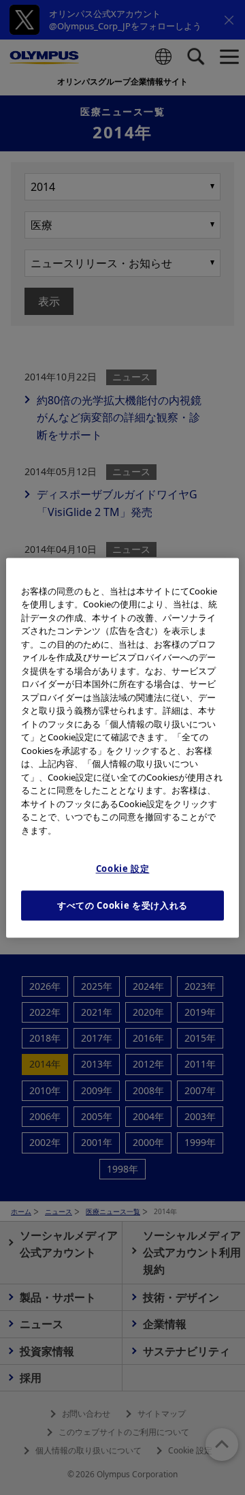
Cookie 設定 (123, 869)
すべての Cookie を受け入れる (122, 905)
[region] (122, 747)
